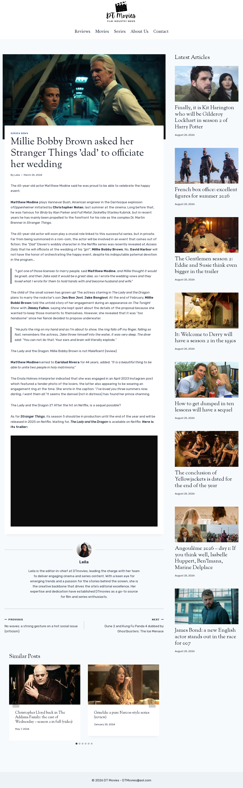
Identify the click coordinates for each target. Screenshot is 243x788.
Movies (102, 31)
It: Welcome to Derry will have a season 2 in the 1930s (205, 338)
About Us (139, 31)
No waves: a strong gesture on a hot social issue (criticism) (41, 625)
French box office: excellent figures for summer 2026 (206, 193)
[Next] (152, 702)
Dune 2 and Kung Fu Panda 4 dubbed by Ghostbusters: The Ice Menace (134, 625)
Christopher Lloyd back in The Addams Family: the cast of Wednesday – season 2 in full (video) (44, 717)
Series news (19, 133)
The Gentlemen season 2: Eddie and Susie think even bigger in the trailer (206, 265)
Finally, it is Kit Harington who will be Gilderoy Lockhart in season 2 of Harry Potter (204, 117)
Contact (161, 31)
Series (120, 31)
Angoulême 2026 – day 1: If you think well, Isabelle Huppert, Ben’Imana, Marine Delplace (205, 558)
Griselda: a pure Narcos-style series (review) (121, 715)
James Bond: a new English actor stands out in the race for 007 (205, 637)
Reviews (82, 31)
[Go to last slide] (16, 702)
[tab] (76, 744)
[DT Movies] (121, 12)
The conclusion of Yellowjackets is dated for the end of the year (203, 479)
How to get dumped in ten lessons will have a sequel (204, 407)
